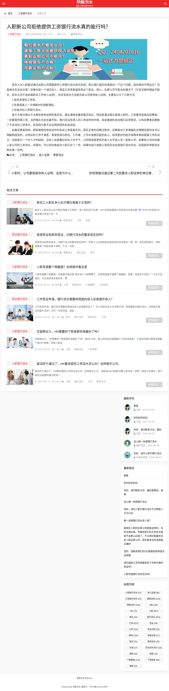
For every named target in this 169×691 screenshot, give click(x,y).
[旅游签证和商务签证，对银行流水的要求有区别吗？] (20, 248)
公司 (133, 629)
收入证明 (44, 155)
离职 (133, 654)
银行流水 (81, 252)
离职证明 (153, 599)
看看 (136, 405)
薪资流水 (154, 641)
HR (133, 611)
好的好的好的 (141, 417)
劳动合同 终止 (153, 648)
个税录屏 (103, 284)
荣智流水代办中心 (84, 678)
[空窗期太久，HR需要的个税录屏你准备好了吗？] (20, 345)
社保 (87, 220)
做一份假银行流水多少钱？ (138, 520)
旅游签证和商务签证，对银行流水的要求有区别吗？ (71, 234)
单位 (133, 617)
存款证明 (154, 635)
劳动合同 (154, 629)
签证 (92, 252)
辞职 (154, 654)
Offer (153, 605)
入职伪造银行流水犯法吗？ (138, 574)
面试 (133, 641)
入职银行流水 (20, 202)
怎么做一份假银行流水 (145, 441)
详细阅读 (153, 223)
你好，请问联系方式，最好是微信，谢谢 (149, 429)
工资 (103, 317)
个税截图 (90, 284)
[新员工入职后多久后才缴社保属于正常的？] (20, 216)
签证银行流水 (20, 234)
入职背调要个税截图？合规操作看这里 (62, 267)
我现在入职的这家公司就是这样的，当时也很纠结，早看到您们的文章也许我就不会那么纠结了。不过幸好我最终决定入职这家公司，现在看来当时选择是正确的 (143, 536)
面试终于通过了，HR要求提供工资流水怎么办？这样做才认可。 (79, 363)
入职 (79, 220)
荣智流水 (58, 155)
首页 (10, 13)
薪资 (133, 635)
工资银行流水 (25, 13)
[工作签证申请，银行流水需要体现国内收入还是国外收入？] (20, 313)
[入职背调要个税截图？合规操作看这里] (20, 280)
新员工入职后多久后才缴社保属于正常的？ (65, 202)
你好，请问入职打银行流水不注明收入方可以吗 (149, 453)
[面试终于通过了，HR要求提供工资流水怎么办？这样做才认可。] (20, 377)
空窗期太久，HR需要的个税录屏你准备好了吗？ (68, 331)
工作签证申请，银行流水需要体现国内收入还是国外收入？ (75, 299)
